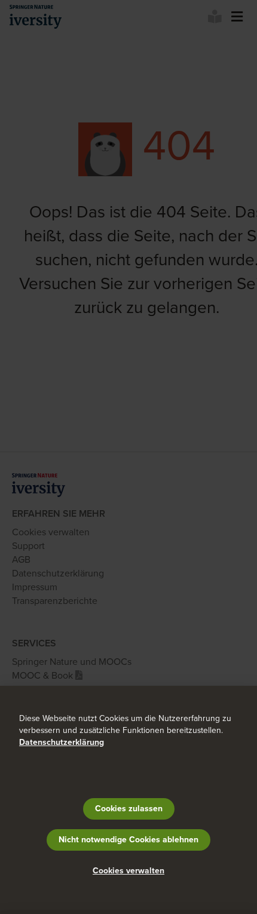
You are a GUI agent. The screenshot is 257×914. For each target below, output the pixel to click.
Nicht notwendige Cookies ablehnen (128, 840)
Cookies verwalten (128, 871)
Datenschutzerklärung (61, 742)
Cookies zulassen (129, 808)
